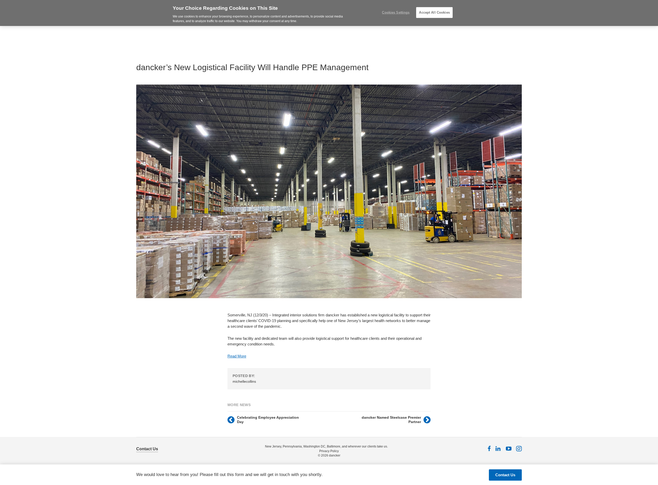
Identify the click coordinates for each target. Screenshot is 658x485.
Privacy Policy (329, 451)
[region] (329, 13)
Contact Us (147, 449)
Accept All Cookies (434, 12)
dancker (334, 455)
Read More (236, 356)
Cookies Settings (395, 12)
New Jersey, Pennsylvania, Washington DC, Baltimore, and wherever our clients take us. (326, 446)
